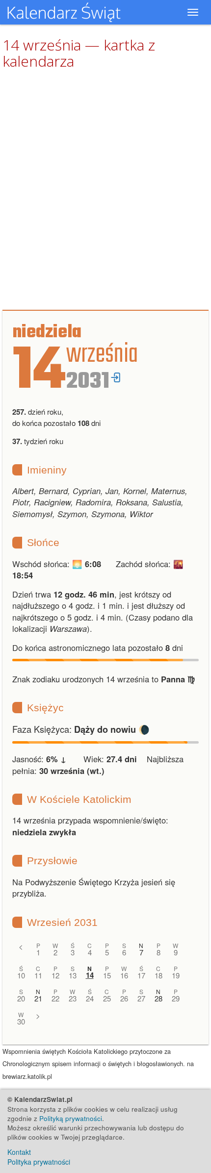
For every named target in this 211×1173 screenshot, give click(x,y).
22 (55, 998)
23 (73, 998)
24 (90, 998)
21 (38, 998)
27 (141, 998)
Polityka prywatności (38, 1162)
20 (21, 998)
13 (73, 975)
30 (21, 1021)
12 (55, 975)
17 (141, 975)
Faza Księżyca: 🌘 (81, 729)
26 (124, 998)
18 (158, 975)
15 (107, 975)
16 (124, 975)
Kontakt (19, 1152)
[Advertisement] (105, 190)
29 (176, 998)
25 (107, 998)
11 (38, 975)
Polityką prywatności (70, 1118)
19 (176, 975)
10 (21, 975)
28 (158, 998)
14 (90, 975)
